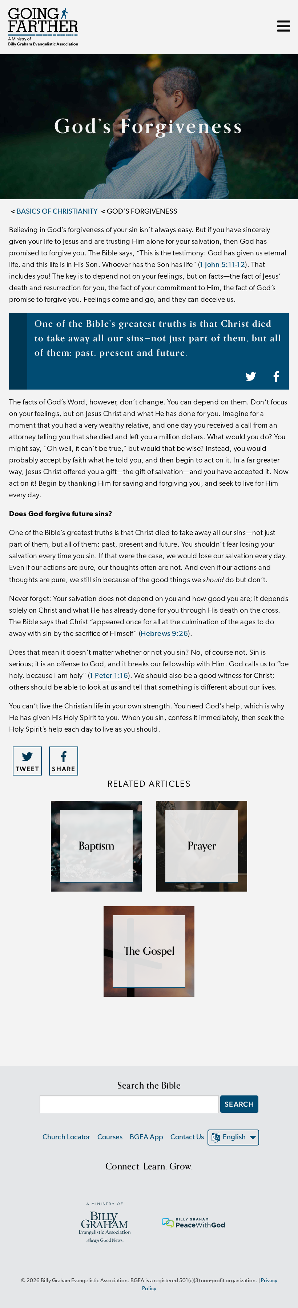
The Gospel (149, 951)
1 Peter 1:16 (109, 676)
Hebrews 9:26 (164, 634)
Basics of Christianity (57, 211)
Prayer (202, 846)
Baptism (96, 846)
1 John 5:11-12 (222, 265)
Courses (109, 1137)
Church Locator (66, 1137)
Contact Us (187, 1137)
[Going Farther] (43, 26)
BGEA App (146, 1137)
